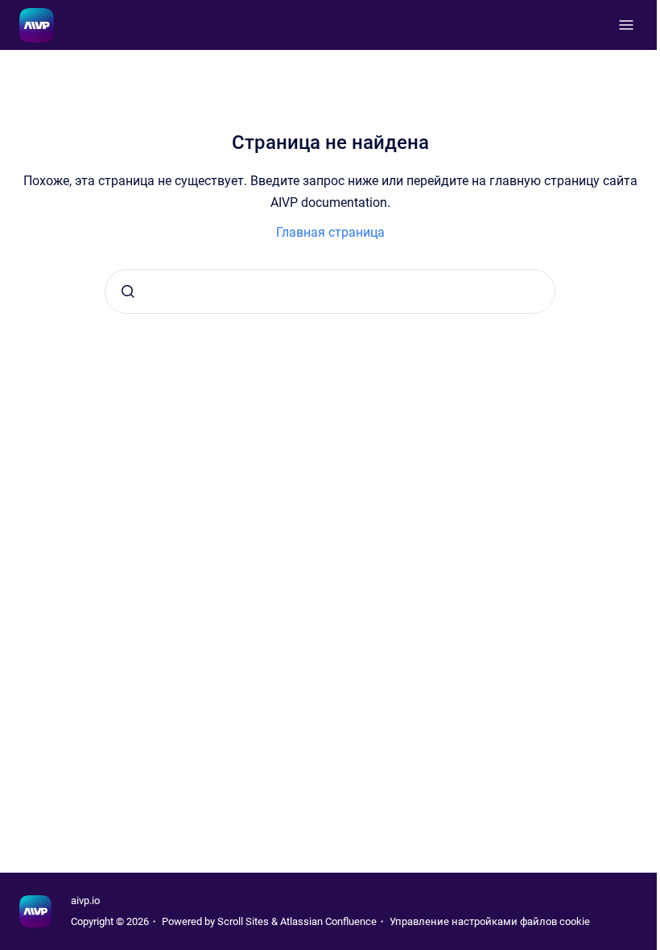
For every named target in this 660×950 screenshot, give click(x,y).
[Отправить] (128, 291)
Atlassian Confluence (328, 921)
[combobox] (330, 291)
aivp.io (85, 900)
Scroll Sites (243, 921)
